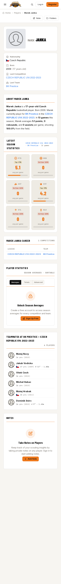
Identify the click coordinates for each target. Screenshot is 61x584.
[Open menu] (5, 4)
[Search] (32, 4)
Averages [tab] (15, 282)
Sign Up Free (32, 318)
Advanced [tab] (38, 282)
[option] (30, 355)
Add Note (32, 459)
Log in (40, 4)
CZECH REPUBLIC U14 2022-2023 (23, 77)
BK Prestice (12, 86)
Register (52, 4)
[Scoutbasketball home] (15, 4)
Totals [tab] (26, 282)
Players (17, 13)
